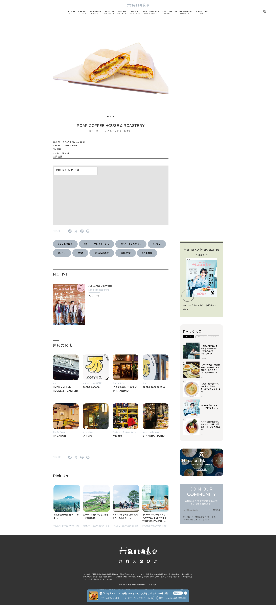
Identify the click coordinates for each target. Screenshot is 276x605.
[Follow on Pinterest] (141, 561)
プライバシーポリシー (210, 517)
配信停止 (216, 510)
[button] (108, 116)
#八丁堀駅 (147, 253)
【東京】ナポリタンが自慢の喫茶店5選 (167, 598)
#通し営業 (126, 253)
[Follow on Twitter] (134, 561)
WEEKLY (201, 337)
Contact (111, 579)
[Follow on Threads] (155, 561)
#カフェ (157, 244)
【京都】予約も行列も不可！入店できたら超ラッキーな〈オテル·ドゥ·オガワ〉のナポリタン (113, 598)
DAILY (188, 337)
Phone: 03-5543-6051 (65, 145)
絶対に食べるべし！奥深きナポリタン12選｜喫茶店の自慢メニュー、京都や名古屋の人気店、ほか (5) (146, 593)
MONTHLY (213, 337)
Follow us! (202, 469)
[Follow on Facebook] (127, 561)
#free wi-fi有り (102, 253)
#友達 (80, 253)
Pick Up (60, 476)
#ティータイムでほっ (131, 244)
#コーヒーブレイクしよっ (96, 244)
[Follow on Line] (148, 561)
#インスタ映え (65, 244)
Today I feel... (110, 593)
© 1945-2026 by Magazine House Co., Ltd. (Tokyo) (138, 584)
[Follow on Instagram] (120, 561)
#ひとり (62, 253)
